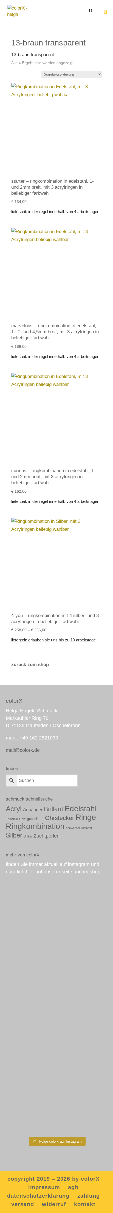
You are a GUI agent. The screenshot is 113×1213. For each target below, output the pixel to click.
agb (73, 1187)
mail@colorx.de (23, 750)
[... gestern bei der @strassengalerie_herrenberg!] (57, 910)
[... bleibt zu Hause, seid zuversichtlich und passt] (57, 1073)
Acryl (14, 809)
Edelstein (12, 819)
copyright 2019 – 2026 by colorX (53, 1179)
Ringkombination (35, 826)
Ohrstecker (59, 818)
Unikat (28, 836)
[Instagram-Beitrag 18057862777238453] (57, 1009)
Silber (14, 835)
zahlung (88, 1196)
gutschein (35, 818)
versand (22, 1204)
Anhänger (33, 809)
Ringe (85, 817)
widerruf (54, 1204)
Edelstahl (80, 808)
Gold (22, 819)
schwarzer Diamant (79, 828)
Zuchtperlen (46, 836)
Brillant (53, 809)
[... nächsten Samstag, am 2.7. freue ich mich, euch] (57, 948)
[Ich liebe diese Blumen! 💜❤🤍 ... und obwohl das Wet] (57, 982)
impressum (44, 1187)
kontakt (84, 1204)
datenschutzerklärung (38, 1196)
